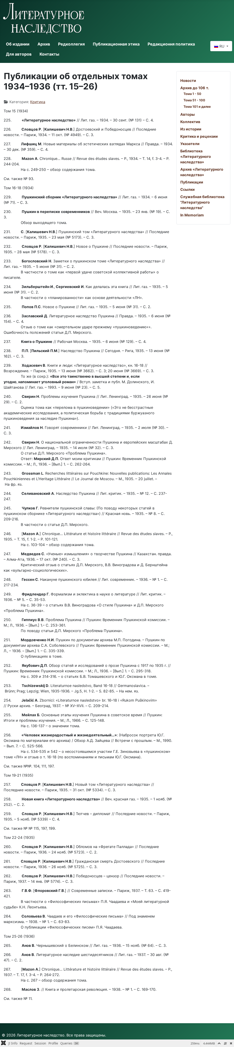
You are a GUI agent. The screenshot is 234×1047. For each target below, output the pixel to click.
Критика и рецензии (199, 136)
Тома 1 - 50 (192, 94)
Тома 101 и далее (197, 106)
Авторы (187, 114)
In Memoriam (192, 215)
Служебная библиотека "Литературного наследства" (202, 202)
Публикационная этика (116, 44)
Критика (37, 102)
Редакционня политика (171, 44)
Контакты (49, 54)
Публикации (191, 182)
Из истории (190, 129)
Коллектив (190, 121)
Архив (43, 44)
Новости (188, 80)
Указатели (189, 143)
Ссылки (187, 189)
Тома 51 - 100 (194, 100)
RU (222, 46)
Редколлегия (71, 44)
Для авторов (19, 54)
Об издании (17, 44)
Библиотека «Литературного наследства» (195, 156)
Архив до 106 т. (194, 88)
